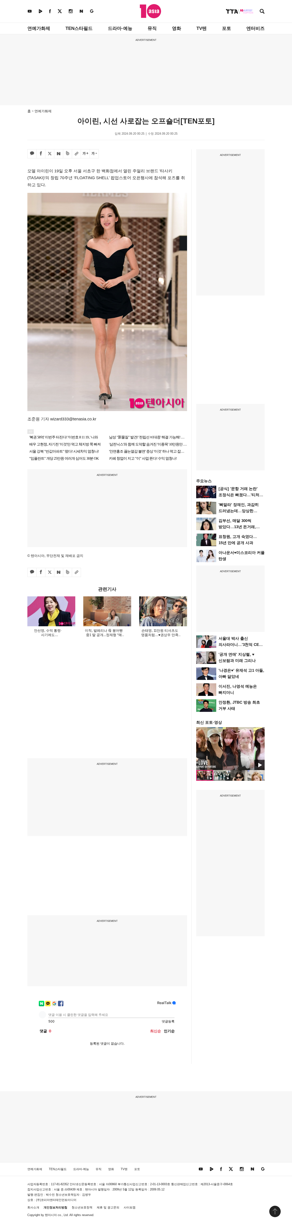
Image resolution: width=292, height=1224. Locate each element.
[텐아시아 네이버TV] (40, 11)
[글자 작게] (94, 153)
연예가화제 (38, 28)
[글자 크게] (85, 153)
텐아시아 (51, 1215)
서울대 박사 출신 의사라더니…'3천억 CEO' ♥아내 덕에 (241, 644)
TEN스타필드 (79, 28)
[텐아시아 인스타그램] (71, 11)
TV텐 (201, 28)
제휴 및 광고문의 (108, 1207)
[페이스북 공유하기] (40, 153)
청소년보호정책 (82, 1207)
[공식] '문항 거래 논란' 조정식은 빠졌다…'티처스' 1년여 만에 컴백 (241, 495)
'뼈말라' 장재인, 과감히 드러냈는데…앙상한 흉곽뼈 (239, 511)
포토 (226, 28)
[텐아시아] (150, 11)
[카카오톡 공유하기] (31, 153)
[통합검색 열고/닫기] (262, 12)
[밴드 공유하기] (67, 153)
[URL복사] (76, 153)
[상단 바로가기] (275, 1211)
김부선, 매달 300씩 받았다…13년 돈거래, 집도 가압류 (237, 527)
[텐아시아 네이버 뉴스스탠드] (81, 11)
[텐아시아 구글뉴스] (92, 11)
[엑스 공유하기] (49, 153)
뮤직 (152, 28)
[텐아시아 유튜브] (30, 11)
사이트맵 (130, 1207)
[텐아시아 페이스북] (50, 11)
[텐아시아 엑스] (60, 11)
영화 (176, 28)
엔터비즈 (255, 28)
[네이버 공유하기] (58, 153)
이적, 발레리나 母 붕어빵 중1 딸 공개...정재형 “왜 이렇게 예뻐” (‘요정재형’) (104, 635)
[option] (230, 748)
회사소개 (33, 1207)
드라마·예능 (120, 28)
